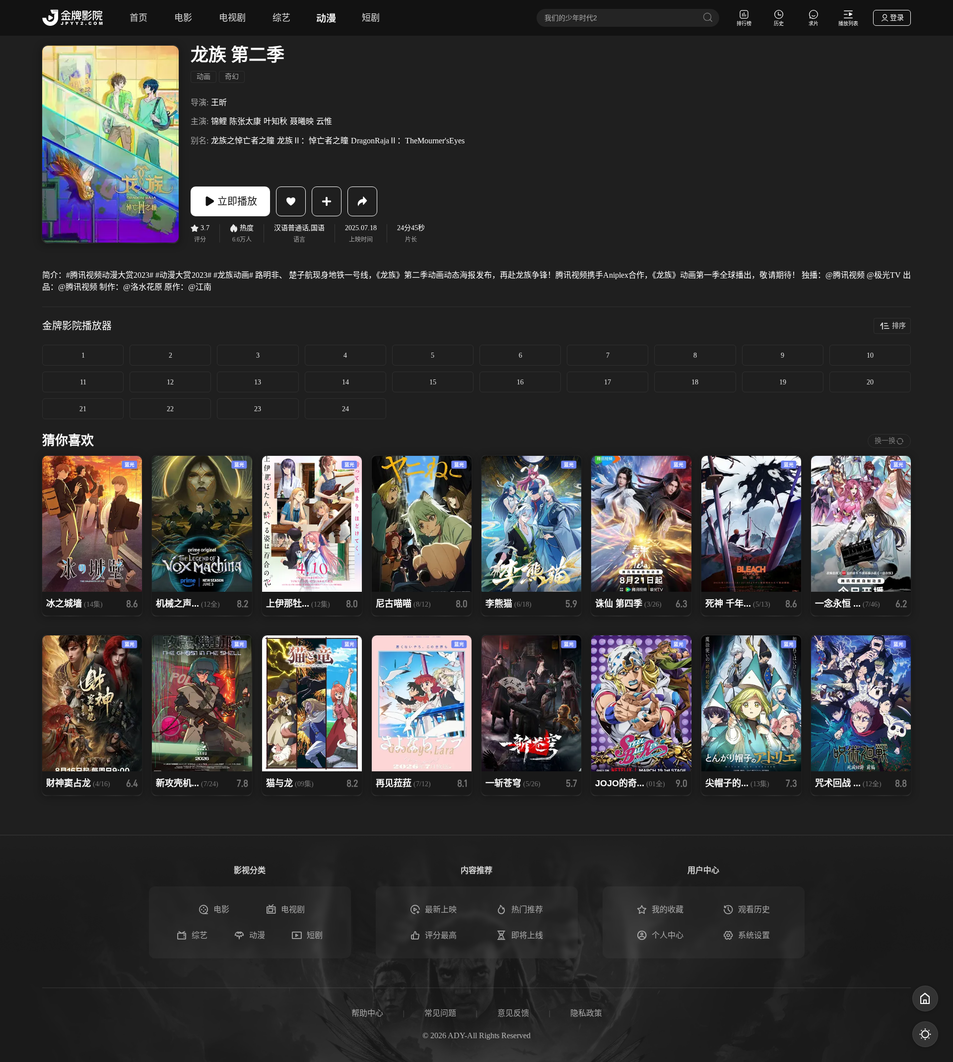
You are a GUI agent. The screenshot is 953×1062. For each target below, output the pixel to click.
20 (870, 382)
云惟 (324, 121)
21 (82, 409)
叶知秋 (275, 121)
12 (170, 382)
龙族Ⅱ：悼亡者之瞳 (312, 140)
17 (607, 382)
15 (432, 382)
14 (345, 382)
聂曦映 (302, 121)
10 (870, 355)
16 (520, 382)
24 (345, 409)
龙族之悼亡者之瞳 (242, 140)
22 (170, 409)
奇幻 (232, 76)
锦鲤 (219, 121)
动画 (203, 76)
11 (83, 382)
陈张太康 (245, 121)
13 (257, 382)
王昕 (219, 102)
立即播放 (237, 201)
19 (782, 382)
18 (694, 382)
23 (257, 409)
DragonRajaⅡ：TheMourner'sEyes (408, 140)
